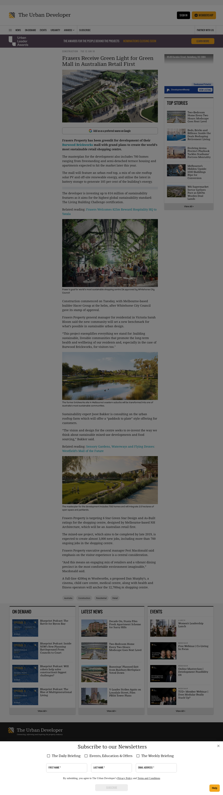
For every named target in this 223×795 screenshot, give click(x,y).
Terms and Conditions (148, 778)
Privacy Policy (124, 778)
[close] (218, 746)
